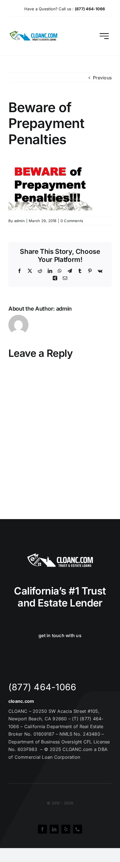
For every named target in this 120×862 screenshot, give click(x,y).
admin (19, 220)
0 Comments (72, 220)
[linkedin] (54, 829)
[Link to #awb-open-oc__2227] (104, 36)
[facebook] (42, 829)
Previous (102, 77)
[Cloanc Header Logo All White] (60, 555)
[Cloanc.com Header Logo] (33, 33)
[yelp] (65, 829)
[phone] (77, 829)
